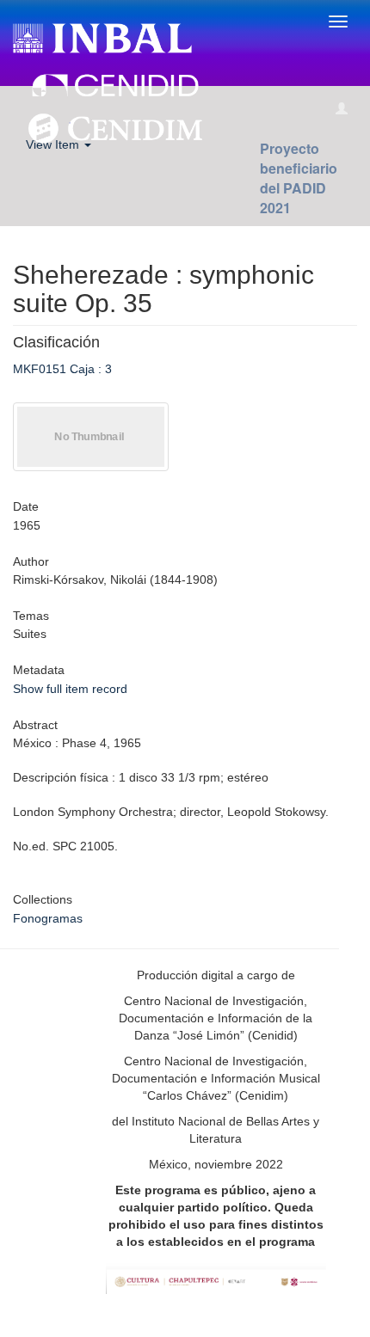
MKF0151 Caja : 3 (62, 369)
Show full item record (70, 689)
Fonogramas (48, 918)
